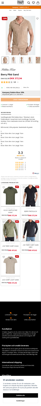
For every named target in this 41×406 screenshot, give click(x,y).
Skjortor (20, 10)
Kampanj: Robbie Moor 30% (13, 93)
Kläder (14, 10)
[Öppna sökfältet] (28, 3)
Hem (10, 10)
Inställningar (20, 401)
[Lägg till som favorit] (33, 3)
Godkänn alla (20, 395)
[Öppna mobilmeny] (3, 3)
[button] (37, 18)
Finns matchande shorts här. (16, 121)
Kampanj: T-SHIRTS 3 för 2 (20, 7)
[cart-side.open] (38, 3)
